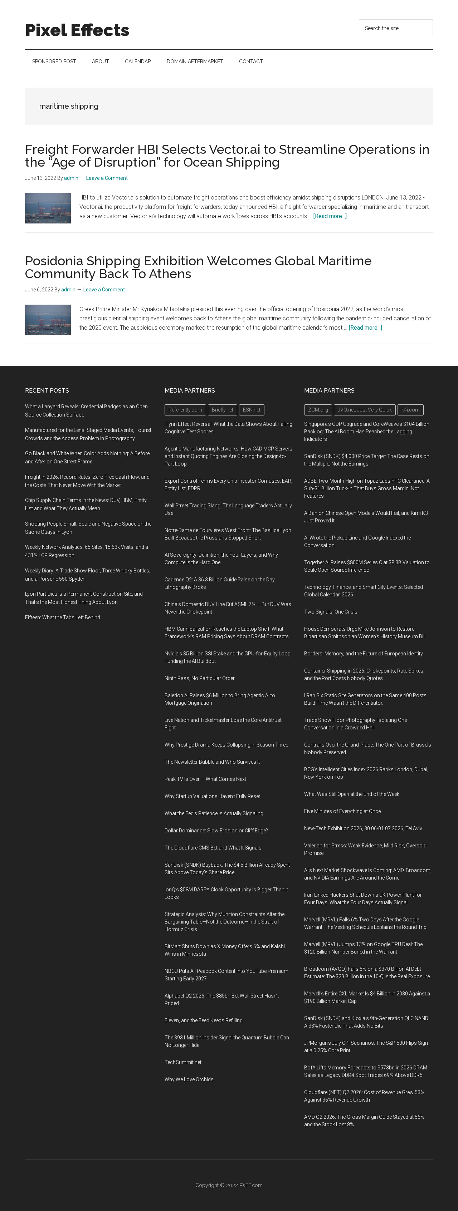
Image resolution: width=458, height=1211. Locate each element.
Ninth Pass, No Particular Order (200, 678)
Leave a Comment (107, 178)
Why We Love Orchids (189, 1079)
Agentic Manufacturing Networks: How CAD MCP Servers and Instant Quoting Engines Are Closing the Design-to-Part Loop (228, 456)
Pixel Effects (77, 30)
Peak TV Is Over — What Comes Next (205, 779)
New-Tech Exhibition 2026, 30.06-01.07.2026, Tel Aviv (363, 828)
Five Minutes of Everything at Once (342, 811)
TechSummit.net (183, 1062)
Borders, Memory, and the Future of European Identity (363, 653)
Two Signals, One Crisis (330, 612)
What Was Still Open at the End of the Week (351, 794)
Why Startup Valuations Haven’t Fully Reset (212, 796)
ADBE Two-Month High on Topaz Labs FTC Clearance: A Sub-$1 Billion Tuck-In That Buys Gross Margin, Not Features (367, 488)
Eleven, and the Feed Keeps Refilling (204, 1020)
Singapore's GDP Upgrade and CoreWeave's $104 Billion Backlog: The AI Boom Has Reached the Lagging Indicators (366, 431)
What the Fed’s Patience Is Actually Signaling (214, 813)
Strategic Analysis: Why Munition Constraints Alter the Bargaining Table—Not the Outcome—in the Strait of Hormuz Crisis (224, 921)
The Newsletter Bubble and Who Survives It (212, 762)
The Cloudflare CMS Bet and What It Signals (213, 848)
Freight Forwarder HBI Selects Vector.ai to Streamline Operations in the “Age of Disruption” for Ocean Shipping (227, 155)
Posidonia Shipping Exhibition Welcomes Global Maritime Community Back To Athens (198, 267)
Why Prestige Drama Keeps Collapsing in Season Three (226, 745)
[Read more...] (330, 216)
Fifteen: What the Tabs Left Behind (62, 617)
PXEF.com (251, 1185)
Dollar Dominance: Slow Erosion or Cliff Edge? (216, 830)
